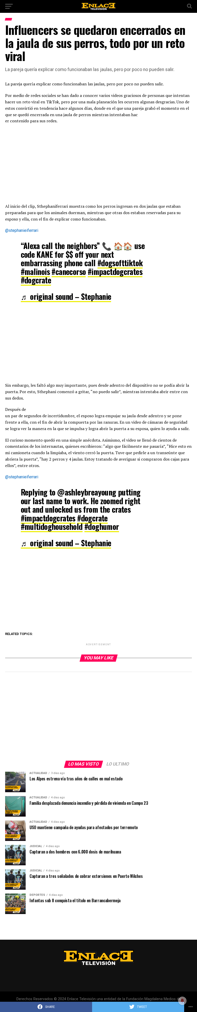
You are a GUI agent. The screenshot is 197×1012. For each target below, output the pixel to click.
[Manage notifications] (182, 1001)
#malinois (35, 271)
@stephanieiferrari (21, 230)
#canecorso (69, 271)
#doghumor (101, 526)
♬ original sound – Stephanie (66, 296)
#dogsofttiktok (120, 263)
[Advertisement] (98, 165)
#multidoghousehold (52, 526)
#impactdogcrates (115, 271)
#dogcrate (36, 280)
